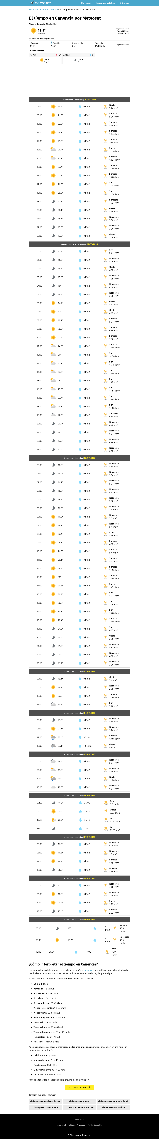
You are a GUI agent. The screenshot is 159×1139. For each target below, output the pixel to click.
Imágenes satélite (105, 3)
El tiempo (125, 3)
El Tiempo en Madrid (79, 1087)
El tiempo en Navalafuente (45, 1107)
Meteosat (86, 3)
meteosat (89, 970)
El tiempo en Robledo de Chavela (45, 1101)
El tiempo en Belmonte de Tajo (79, 1107)
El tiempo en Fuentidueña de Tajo (113, 1101)
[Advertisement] (79, 80)
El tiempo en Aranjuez (79, 1101)
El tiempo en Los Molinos (113, 1107)
